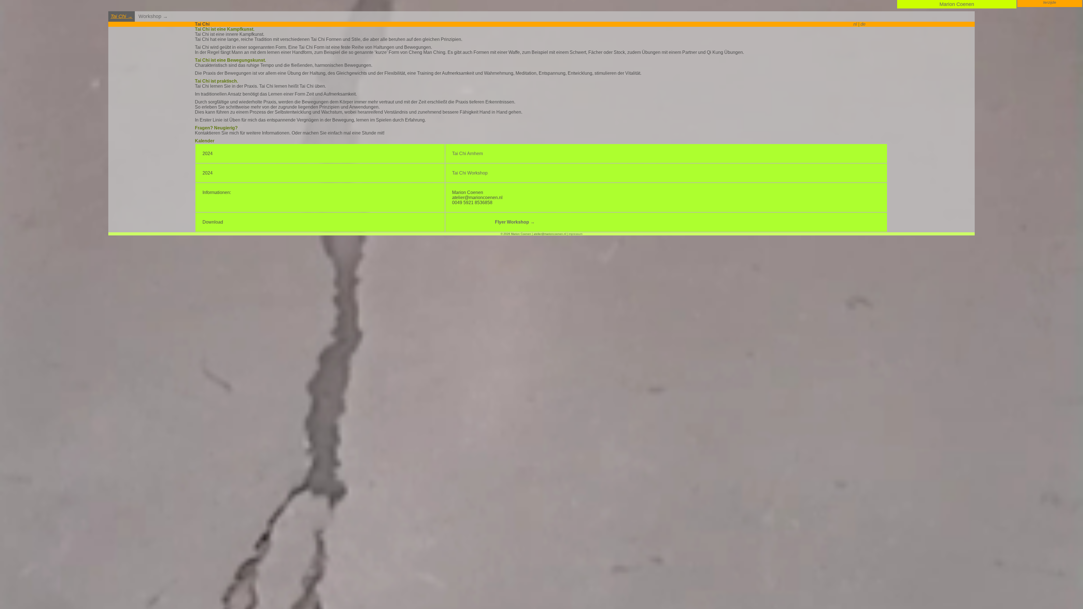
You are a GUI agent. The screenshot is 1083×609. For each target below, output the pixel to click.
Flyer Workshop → (515, 222)
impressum (575, 233)
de (863, 24)
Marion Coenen (956, 4)
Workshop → (153, 16)
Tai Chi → (122, 16)
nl (855, 24)
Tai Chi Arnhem (467, 153)
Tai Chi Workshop (470, 173)
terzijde (1049, 2)
